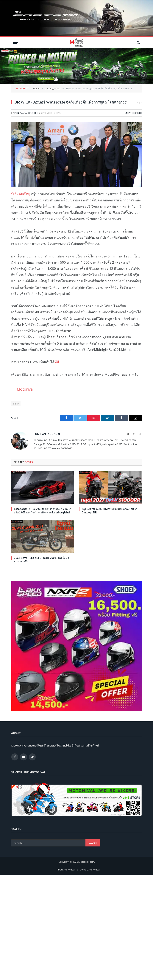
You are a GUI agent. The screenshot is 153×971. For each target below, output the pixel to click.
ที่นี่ (56, 362)
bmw (16, 403)
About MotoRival (66, 869)
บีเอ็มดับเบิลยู (20, 194)
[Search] (138, 42)
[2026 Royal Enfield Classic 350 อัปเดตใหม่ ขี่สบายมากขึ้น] (42, 536)
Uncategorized (133, 113)
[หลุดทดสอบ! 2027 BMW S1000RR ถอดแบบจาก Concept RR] (110, 487)
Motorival (25, 389)
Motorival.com (86, 861)
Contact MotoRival (90, 869)
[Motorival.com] (76, 42)
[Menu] (15, 42)
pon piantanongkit (25, 113)
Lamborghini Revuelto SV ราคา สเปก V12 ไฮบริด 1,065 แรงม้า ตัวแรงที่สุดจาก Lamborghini (42, 510)
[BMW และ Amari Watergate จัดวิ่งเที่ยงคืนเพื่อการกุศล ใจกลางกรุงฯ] (76, 154)
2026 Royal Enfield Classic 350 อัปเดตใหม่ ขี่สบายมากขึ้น (42, 559)
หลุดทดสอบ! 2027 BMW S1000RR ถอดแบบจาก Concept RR (109, 510)
